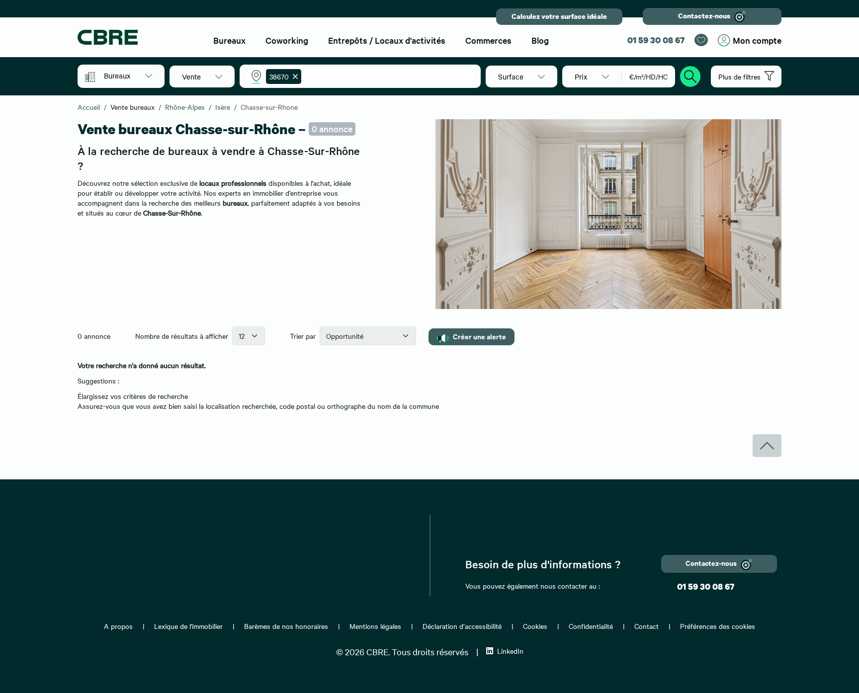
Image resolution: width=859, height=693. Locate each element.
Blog (540, 40)
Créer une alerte (479, 336)
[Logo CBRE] (137, 37)
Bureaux (229, 40)
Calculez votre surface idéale (559, 16)
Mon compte (757, 40)
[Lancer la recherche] (690, 75)
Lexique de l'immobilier (188, 626)
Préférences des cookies (717, 626)
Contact (646, 626)
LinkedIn (510, 651)
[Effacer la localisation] (293, 76)
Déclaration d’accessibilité (462, 626)
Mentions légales (375, 626)
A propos (118, 626)
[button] (128, 75)
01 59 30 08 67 (656, 40)
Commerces (488, 40)
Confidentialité (591, 626)
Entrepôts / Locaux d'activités (386, 40)
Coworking (286, 40)
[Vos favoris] (701, 40)
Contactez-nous (704, 15)
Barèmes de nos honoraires (286, 626)
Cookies (535, 626)
